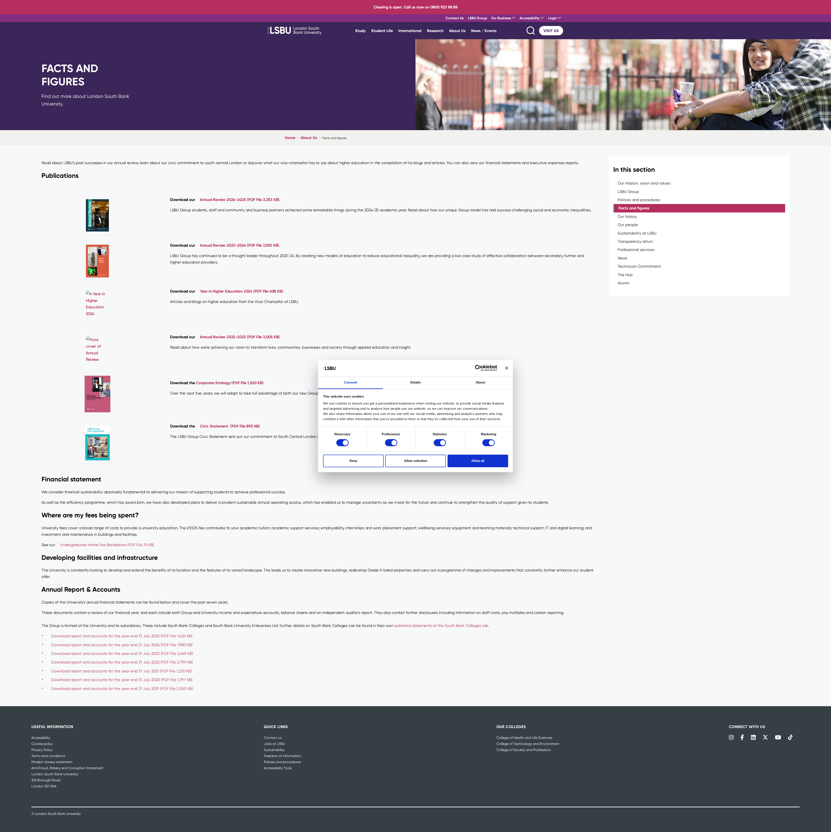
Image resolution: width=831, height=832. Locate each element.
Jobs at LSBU (274, 744)
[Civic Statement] (97, 440)
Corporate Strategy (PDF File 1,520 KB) (229, 382)
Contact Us (455, 18)
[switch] (391, 442)
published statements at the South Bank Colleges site (441, 625)
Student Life (382, 30)
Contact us (273, 738)
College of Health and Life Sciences (524, 738)
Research (435, 30)
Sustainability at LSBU (637, 233)
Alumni (623, 283)
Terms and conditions (48, 756)
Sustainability (274, 750)
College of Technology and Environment (527, 744)
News (622, 258)
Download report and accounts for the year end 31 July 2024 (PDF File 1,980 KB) (122, 645)
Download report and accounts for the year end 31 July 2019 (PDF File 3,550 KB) (122, 688)
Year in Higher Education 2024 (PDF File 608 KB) (241, 291)
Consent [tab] (350, 382)
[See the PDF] (97, 304)
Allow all (477, 461)
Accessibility (40, 738)
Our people (628, 224)
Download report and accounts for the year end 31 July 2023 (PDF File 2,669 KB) (122, 653)
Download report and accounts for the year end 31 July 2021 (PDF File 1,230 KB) (121, 671)
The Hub (625, 274)
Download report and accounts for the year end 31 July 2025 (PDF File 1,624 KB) (121, 636)
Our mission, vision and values (644, 183)
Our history (627, 216)
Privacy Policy (41, 750)
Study (360, 30)
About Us (457, 30)
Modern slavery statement (51, 762)
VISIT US (551, 30)
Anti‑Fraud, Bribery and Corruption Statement (67, 768)
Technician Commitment (639, 266)
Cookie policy (42, 744)
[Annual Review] (97, 212)
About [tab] (480, 382)
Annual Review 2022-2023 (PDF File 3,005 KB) (240, 336)
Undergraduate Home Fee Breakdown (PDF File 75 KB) (107, 544)
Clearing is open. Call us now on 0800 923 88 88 (415, 7)
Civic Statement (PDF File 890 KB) (230, 426)
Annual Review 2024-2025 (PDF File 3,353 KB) (239, 199)
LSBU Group (477, 18)
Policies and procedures (639, 199)
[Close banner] (506, 368)
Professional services (636, 249)
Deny (353, 461)
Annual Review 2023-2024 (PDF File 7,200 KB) (239, 245)
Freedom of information (282, 756)
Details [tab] (415, 382)
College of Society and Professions (523, 750)
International (409, 30)
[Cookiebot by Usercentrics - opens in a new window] (478, 368)
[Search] (531, 31)
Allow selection (415, 461)
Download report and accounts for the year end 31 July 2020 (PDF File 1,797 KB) (121, 679)
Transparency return (635, 241)
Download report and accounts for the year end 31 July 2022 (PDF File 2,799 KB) (122, 662)
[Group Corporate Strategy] (97, 394)
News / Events (483, 30)
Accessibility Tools (278, 768)
